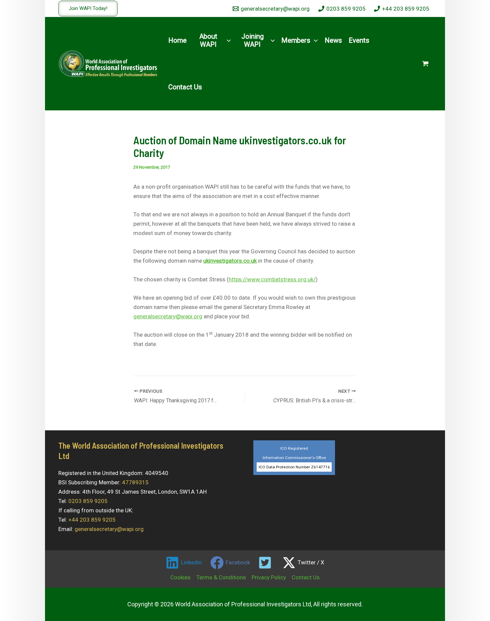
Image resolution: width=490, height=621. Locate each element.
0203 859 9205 (88, 501)
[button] (88, 8)
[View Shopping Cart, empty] (425, 63)
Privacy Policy (269, 577)
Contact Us (306, 577)
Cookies (180, 577)
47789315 (135, 482)
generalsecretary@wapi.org (167, 316)
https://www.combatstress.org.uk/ (272, 279)
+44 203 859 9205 (92, 519)
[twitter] (266, 562)
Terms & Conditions (221, 577)
